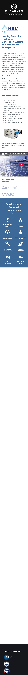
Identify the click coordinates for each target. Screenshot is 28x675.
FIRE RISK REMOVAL (21, 225)
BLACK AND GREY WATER (20, 237)
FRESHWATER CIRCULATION (7, 237)
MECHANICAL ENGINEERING (8, 250)
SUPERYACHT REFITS (21, 262)
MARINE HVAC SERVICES (7, 225)
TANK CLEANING (8, 262)
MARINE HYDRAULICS (20, 250)
